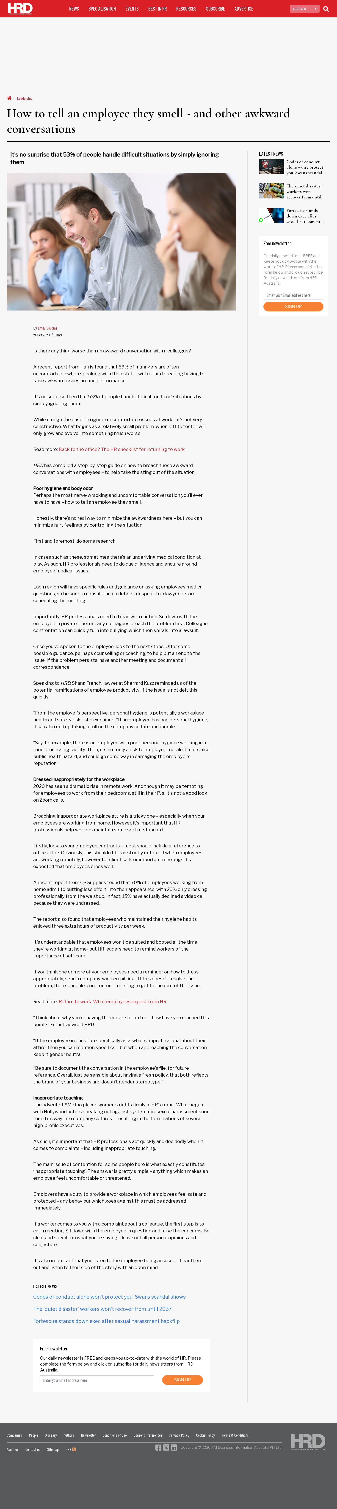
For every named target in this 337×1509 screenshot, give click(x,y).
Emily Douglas (47, 327)
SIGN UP (182, 1379)
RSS (69, 1449)
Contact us (32, 1449)
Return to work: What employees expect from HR (112, 1001)
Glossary (51, 1435)
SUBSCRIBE (215, 8)
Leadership (24, 98)
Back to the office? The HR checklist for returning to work (122, 449)
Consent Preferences (148, 1435)
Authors (69, 1435)
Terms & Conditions (235, 1435)
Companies (14, 1435)
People (33, 1435)
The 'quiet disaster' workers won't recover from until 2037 (102, 1309)
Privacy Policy (179, 1435)
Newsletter (88, 1435)
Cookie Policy (205, 1435)
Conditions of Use (115, 1435)
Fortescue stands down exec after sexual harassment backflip (106, 1321)
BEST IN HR (157, 8)
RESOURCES (186, 8)
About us (13, 1449)
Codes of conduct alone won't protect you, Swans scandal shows (109, 1297)
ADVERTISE (244, 8)
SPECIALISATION (102, 8)
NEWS (74, 8)
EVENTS (132, 8)
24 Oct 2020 (41, 334)
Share (59, 334)
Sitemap (53, 1449)
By (45, 327)
